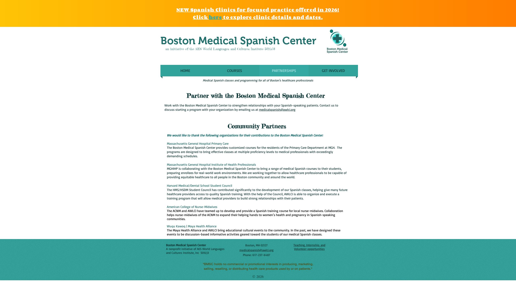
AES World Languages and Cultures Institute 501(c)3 (235, 49)
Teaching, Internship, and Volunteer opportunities (309, 247)
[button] (234, 70)
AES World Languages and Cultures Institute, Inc (195, 251)
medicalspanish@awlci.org (277, 110)
